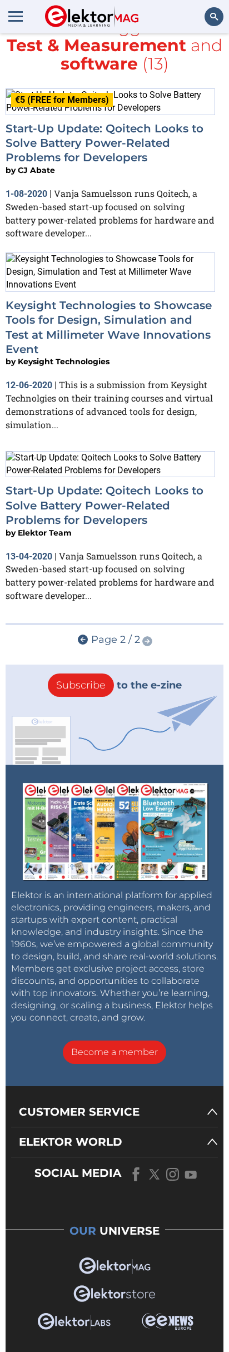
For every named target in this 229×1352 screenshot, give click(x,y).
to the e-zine (119, 685)
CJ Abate (36, 170)
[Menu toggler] (15, 16)
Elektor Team (45, 533)
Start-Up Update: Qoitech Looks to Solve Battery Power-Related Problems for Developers (104, 143)
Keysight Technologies (63, 361)
